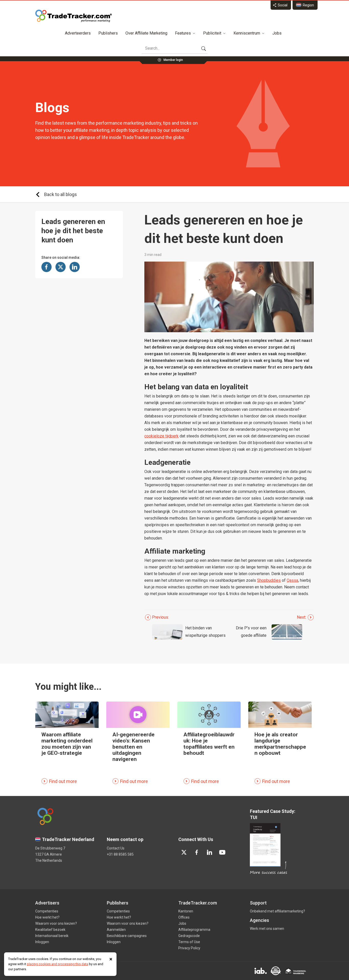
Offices (184, 917)
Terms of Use (189, 942)
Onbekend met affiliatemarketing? (277, 911)
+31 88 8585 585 (120, 854)
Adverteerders (78, 33)
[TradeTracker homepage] (73, 15)
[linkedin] (209, 852)
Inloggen (42, 942)
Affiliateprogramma (194, 930)
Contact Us (115, 848)
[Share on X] (60, 267)
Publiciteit (212, 33)
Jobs (277, 33)
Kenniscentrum (247, 33)
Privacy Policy (189, 948)
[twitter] (184, 852)
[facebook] (197, 852)
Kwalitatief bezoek (50, 930)
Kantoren (185, 911)
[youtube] (222, 852)
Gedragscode (189, 936)
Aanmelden (116, 930)
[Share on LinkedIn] (74, 267)
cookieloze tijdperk (161, 436)
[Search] (203, 48)
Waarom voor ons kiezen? (56, 923)
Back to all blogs (60, 194)
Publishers (108, 33)
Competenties (46, 911)
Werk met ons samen (267, 929)
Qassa (292, 580)
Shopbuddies (269, 580)
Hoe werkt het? (47, 917)
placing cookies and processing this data (57, 964)
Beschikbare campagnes (127, 936)
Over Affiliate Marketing (146, 33)
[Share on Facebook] (46, 267)
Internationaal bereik (51, 936)
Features (183, 33)
